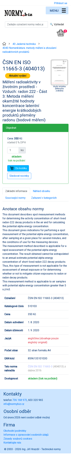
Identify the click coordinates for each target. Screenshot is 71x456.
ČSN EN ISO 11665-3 (40, 366)
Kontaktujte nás (12, 442)
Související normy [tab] (15, 197)
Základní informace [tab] (16, 191)
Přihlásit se (60, 3)
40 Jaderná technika (24, 44)
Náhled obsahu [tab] (41, 191)
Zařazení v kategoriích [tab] (44, 197)
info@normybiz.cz (13, 404)
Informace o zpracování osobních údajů (26, 434)
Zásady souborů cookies (17, 438)
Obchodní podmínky (14, 430)
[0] (61, 33)
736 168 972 (19, 400)
